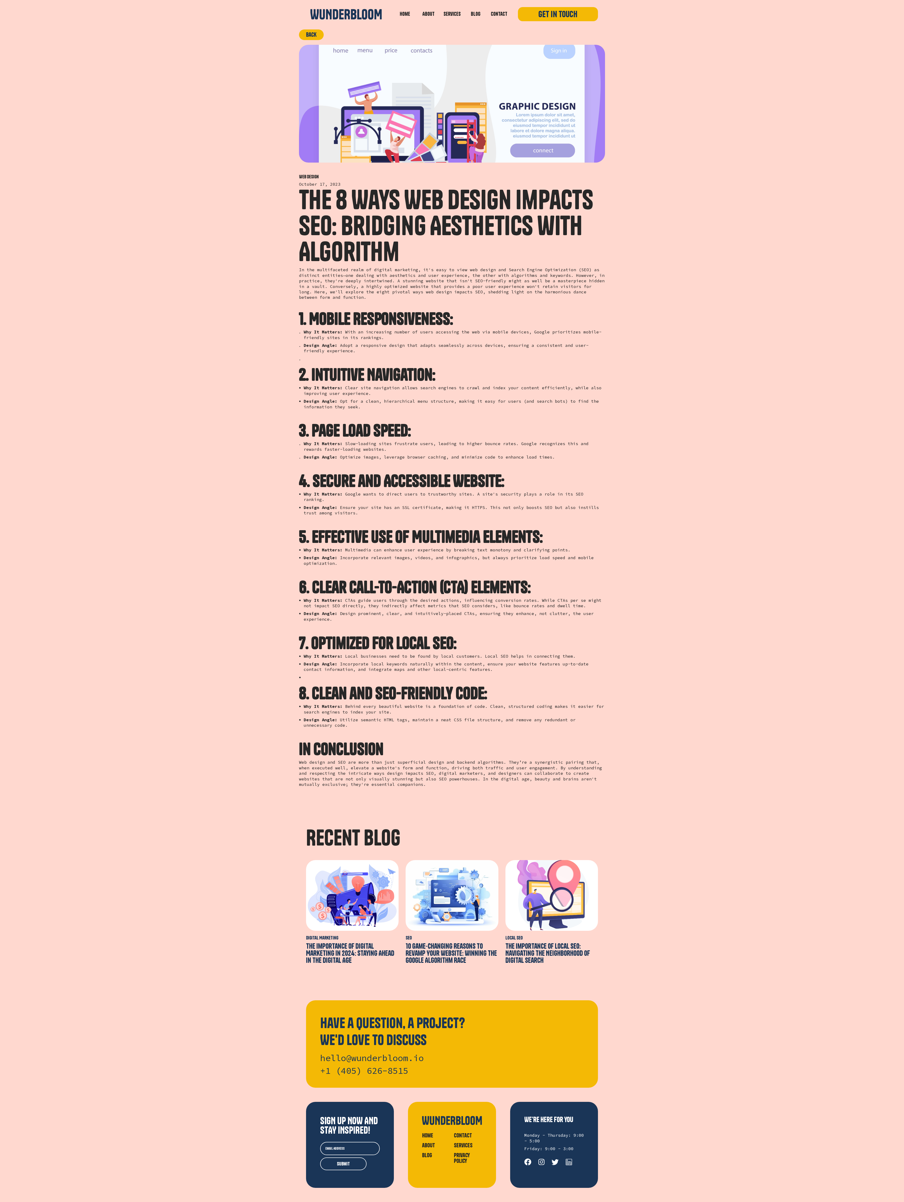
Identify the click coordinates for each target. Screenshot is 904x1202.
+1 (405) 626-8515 (364, 1071)
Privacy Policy (462, 1158)
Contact (499, 14)
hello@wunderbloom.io (372, 1058)
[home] (346, 14)
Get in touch (557, 14)
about (428, 1145)
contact (463, 1135)
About (428, 14)
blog (475, 14)
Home (405, 14)
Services (452, 14)
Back (311, 34)
